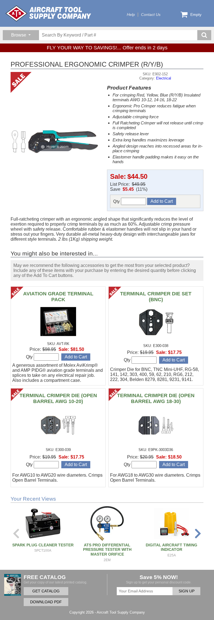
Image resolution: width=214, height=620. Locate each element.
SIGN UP (186, 591)
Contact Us (150, 15)
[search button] (204, 35)
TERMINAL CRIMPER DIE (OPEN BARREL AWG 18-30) (155, 398)
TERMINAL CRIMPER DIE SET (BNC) (155, 296)
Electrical (163, 78)
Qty (117, 201)
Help (131, 15)
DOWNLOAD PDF (46, 602)
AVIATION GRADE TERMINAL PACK (58, 296)
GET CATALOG (46, 591)
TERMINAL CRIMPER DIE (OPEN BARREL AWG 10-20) (58, 398)
